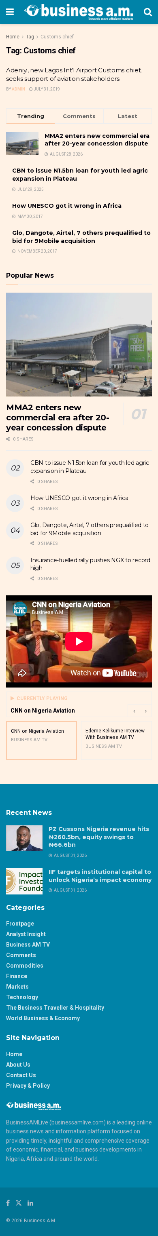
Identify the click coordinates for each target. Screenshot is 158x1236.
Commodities (24, 965)
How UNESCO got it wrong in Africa (67, 205)
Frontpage (20, 923)
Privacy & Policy (28, 1085)
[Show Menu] (10, 12)
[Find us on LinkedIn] (30, 1203)
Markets (17, 986)
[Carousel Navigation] (140, 710)
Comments (21, 955)
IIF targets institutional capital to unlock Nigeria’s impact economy (100, 876)
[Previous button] (134, 710)
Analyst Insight (26, 934)
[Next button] (146, 710)
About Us (18, 1064)
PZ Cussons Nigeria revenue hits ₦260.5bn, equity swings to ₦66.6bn (99, 836)
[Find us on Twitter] (18, 1203)
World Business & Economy (43, 1018)
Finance (16, 976)
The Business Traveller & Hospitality (55, 1007)
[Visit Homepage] (78, 12)
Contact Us (21, 1075)
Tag (30, 37)
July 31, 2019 (46, 89)
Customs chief (57, 37)
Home (12, 37)
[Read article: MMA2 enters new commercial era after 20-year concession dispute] (79, 345)
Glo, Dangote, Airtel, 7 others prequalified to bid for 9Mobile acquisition (81, 237)
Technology (22, 997)
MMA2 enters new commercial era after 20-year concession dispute (97, 140)
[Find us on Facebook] (8, 1203)
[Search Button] (148, 12)
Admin (18, 89)
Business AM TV (28, 944)
